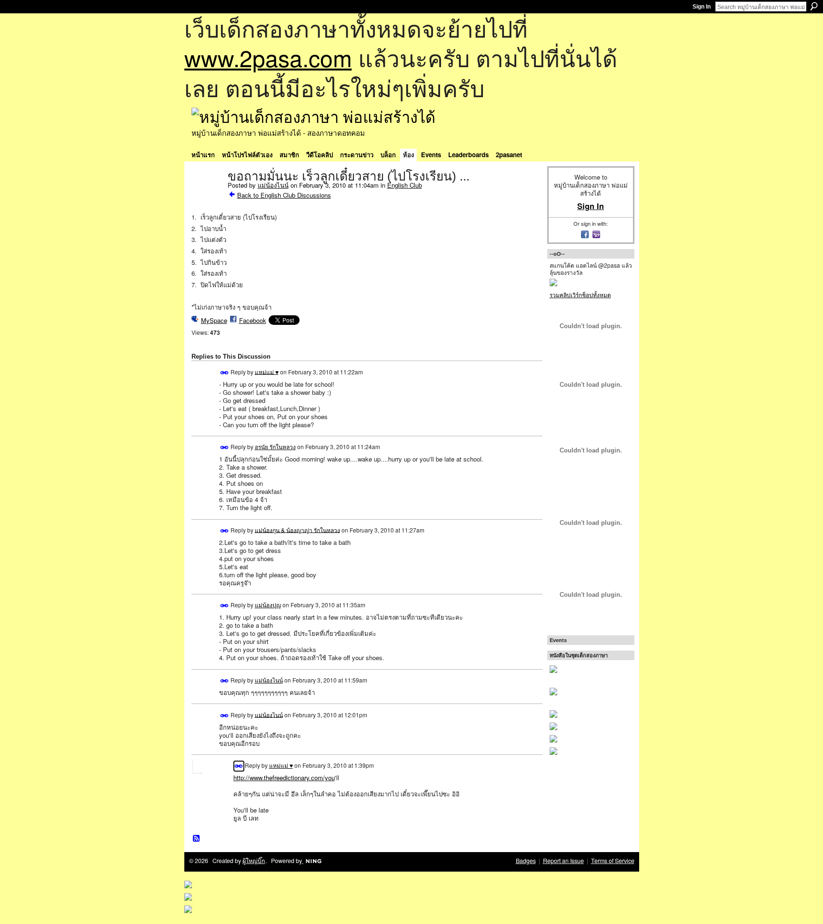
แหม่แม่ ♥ (267, 371)
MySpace (214, 320)
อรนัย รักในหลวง (275, 446)
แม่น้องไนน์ (273, 185)
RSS (196, 838)
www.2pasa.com (268, 57)
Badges (526, 860)
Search (814, 6)
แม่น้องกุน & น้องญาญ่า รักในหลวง (297, 529)
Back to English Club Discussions (284, 195)
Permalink (224, 372)
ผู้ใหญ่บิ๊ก (253, 860)
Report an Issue (563, 860)
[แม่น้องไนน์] (206, 196)
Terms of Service (612, 860)
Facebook (252, 320)
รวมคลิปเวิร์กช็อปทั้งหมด (580, 295)
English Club (404, 185)
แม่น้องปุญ (268, 605)
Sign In (702, 6)
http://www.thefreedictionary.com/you (284, 777)
